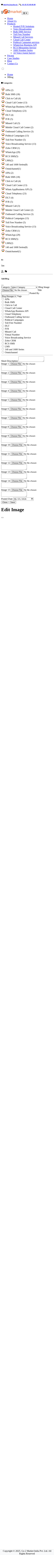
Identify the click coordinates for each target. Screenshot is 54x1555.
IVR (6, 329)
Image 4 (5, 391)
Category (5, 287)
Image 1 (5, 364)
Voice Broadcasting (22, 29)
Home (10, 18)
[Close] (2, 517)
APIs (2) (9, 90)
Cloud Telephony (12, 314)
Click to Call (10, 305)
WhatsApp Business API (25, 45)
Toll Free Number (21, 34)
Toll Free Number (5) (15, 140)
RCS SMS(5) (11, 156)
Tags (19, 296)
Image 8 (5, 427)
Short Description (9, 361)
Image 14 (5, 481)
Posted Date (7, 499)
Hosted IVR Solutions (23, 26)
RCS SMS (9, 343)
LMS (7, 346)
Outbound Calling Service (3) (19, 131)
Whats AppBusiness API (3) (18, 189)
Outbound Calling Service (17, 317)
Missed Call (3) (12, 123)
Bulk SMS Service (22, 31)
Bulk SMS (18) (12, 94)
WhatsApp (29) (12, 152)
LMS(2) (9, 160)
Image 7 (5, 418)
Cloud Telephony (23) (15, 111)
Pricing (10, 55)
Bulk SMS (9, 302)
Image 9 (5, 436)
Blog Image (44, 287)
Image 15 (5, 490)
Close (4, 502)
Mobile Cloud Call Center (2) (19, 127)
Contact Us (12, 63)
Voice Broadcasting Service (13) (20, 144)
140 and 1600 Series (14, 349)
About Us (11, 21)
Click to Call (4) (13, 98)
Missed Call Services (23, 37)
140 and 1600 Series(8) (16, 164)
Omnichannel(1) (13, 168)
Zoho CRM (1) (12, 148)
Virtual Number (12, 334)
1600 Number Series (23, 50)
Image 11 (5, 454)
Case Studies (13, 58)
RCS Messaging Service (24, 47)
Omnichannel (11, 352)
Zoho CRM (10, 340)
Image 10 (5, 445)
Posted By (34, 293)
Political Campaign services (26, 42)
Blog (9, 61)
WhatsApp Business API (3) (18, 106)
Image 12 (5, 463)
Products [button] (11, 23)
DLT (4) (9, 115)
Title (40, 290)
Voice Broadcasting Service (17, 337)
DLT (6, 326)
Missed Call (10, 331)
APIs (6, 299)
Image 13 (5, 472)
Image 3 (5, 382)
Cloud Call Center (21, 39)
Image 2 (5, 373)
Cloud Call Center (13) (16, 102)
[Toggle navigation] (25, 13)
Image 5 (5, 400)
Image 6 (5, 409)
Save (12, 502)
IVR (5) (9, 119)
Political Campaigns (14, 320)
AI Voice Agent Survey (24, 53)
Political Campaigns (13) (17, 135)
